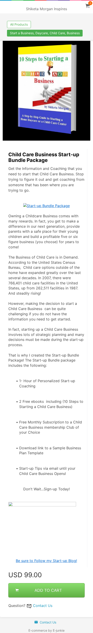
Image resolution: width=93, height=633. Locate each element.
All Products (19, 24)
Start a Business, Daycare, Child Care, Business (45, 33)
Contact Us (42, 605)
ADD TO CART (48, 590)
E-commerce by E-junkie (46, 630)
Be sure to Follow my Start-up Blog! (46, 560)
